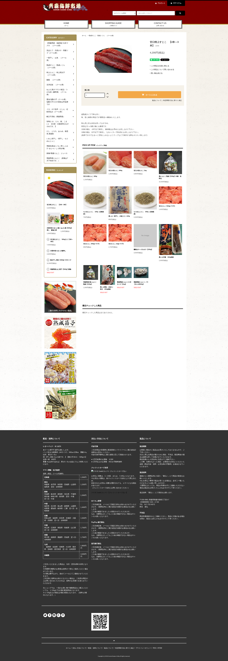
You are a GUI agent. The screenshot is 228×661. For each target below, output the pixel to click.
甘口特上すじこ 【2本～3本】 (57, 204)
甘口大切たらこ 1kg (140, 170)
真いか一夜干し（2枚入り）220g (119, 216)
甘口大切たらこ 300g (90, 176)
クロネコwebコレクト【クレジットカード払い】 (109, 492)
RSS (154, 648)
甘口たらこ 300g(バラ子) (91, 244)
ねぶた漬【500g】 (66, 228)
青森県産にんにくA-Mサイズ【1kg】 (124, 283)
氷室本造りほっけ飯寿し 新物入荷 (53, 229)
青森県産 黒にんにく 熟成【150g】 (90, 283)
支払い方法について (79, 648)
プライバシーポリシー (143, 648)
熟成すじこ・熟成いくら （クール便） (102, 35)
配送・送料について (95, 648)
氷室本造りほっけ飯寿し (58, 251)
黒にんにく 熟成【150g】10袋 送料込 (170, 177)
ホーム (84, 35)
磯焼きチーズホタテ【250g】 (143, 249)
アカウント (161, 3)
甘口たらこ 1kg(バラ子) (116, 244)
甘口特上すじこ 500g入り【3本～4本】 (61, 240)
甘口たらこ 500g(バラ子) (167, 206)
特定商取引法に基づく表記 (172, 100)
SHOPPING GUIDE (113, 24)
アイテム (177, 3)
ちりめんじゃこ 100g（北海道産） (93, 213)
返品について (156, 100)
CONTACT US (160, 24)
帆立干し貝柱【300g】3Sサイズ (60, 260)
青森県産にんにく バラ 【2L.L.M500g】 (141, 283)
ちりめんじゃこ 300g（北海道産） (144, 213)
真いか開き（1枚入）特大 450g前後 (107, 288)
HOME (66, 24)
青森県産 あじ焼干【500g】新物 (60, 269)
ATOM (160, 648)
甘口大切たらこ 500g (115, 170)
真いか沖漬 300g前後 (166, 257)
